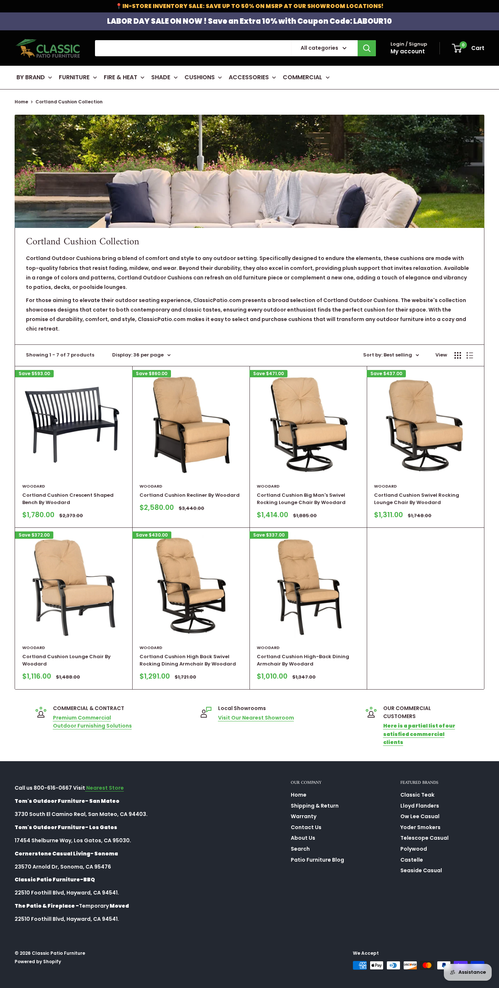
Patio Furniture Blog (317, 859)
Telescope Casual (424, 838)
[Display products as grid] (457, 355)
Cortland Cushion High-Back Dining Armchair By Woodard (303, 660)
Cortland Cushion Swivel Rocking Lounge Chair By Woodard (416, 499)
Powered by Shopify (38, 961)
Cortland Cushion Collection (69, 102)
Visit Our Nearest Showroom (256, 717)
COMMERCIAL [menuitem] (302, 77)
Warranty (303, 816)
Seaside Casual (421, 870)
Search (300, 848)
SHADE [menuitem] (160, 77)
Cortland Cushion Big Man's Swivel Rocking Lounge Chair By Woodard (301, 499)
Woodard (33, 486)
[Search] (367, 48)
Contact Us (306, 827)
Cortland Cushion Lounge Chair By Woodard (66, 660)
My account (408, 51)
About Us (303, 838)
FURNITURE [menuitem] (74, 77)
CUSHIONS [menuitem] (199, 77)
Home (21, 102)
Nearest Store (104, 787)
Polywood (413, 848)
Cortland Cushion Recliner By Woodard (190, 495)
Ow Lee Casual (419, 816)
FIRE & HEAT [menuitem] (120, 77)
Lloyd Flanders (419, 805)
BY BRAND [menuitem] (30, 77)
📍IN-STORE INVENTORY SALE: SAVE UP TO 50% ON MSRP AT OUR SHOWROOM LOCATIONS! (249, 6)
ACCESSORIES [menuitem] (249, 77)
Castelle (411, 859)
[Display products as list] (469, 355)
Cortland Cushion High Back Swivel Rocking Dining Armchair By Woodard (188, 660)
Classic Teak (417, 794)
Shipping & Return (315, 805)
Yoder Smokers (420, 827)
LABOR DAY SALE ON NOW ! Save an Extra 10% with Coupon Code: (249, 21)
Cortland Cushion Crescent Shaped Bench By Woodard (68, 499)
